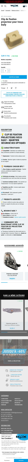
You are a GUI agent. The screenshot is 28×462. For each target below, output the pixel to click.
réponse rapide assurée (20, 217)
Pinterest (15, 88)
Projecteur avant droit (12, 273)
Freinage (3, 404)
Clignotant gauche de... (12, 323)
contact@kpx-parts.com (6, 418)
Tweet (11, 88)
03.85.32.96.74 (4, 420)
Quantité (3, 67)
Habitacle (17, 398)
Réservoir (17, 402)
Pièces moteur (19, 400)
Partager (7, 88)
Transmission (18, 404)
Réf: (2, 16)
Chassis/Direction (6, 400)
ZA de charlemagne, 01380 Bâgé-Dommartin (11, 412)
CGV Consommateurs (7, 430)
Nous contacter (6, 409)
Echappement (5, 402)
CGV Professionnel (6, 432)
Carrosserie (4, 398)
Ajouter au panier (14, 77)
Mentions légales (6, 428)
